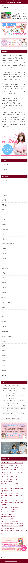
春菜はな (3, 273)
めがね (13, 388)
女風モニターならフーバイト (9, 469)
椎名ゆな (3, 307)
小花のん (3, 234)
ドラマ (22, 400)
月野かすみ (4, 277)
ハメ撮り (18, 403)
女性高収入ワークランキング (9, 500)
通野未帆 (3, 370)
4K (9, 385)
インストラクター (6, 393)
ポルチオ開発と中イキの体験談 (9, 507)
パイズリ (4, 405)
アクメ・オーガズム (7, 390)
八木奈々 (3, 214)
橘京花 (3, 316)
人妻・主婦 (10, 408)
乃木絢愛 (3, 200)
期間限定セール (6, 413)
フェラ (10, 405)
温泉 (4, 416)
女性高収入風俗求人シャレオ (9, 477)
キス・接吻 (5, 395)
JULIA (3, 185)
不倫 (25, 405)
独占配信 (19, 416)
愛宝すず (3, 258)
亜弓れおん (4, 205)
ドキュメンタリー (14, 400)
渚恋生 (3, 350)
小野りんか (4, 239)
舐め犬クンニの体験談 (7, 519)
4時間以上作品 (16, 385)
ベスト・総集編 (18, 405)
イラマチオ (16, 390)
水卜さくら (4, 326)
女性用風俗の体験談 (6, 514)
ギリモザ (12, 395)
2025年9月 (4, 169)
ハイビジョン (11, 403)
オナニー (20, 393)
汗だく (13, 413)
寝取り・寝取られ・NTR (8, 410)
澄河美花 (3, 355)
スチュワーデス (20, 395)
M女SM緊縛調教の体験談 (8, 516)
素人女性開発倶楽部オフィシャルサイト (12, 523)
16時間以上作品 (6, 388)
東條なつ (3, 287)
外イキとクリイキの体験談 (8, 512)
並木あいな (4, 195)
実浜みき (3, 224)
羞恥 (14, 418)
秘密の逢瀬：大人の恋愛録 (14, 2)
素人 (4, 418)
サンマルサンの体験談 (7, 481)
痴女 (25, 416)
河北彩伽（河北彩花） (7, 336)
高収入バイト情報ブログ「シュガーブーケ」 (13, 465)
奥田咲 (3, 219)
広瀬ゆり (3, 253)
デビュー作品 (5, 400)
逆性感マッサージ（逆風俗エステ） (11, 521)
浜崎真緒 (3, 346)
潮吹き (8, 416)
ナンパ (4, 403)
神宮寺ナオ (4, 365)
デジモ (20, 398)
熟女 (14, 416)
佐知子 (3, 209)
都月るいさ (4, 375)
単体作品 (17, 408)
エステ (14, 393)
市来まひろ (4, 248)
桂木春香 (3, 292)
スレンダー (5, 398)
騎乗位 (19, 418)
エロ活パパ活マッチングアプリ (9, 479)
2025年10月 (4, 164)
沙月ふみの (4, 331)
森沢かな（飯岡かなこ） (8, 302)
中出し (4, 408)
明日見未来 (4, 268)
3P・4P (4, 385)
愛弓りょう (4, 263)
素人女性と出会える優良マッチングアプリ (12, 493)
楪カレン (3, 312)
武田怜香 (3, 321)
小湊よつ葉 (4, 229)
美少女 (8, 418)
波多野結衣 (4, 341)
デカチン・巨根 (13, 398)
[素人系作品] (4, 180)
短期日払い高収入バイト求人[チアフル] (12, 463)
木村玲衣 (3, 282)
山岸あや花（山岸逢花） (8, 243)
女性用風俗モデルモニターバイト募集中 (12, 526)
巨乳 (17, 410)
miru (2, 190)
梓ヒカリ (3, 297)
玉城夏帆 (3, 360)
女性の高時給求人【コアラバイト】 (11, 467)
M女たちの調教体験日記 (7, 528)
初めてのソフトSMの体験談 (8, 509)
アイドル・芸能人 (21, 388)
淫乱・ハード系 (21, 413)
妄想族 (23, 408)
